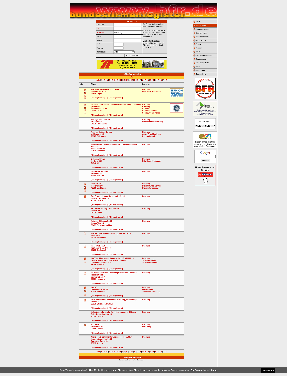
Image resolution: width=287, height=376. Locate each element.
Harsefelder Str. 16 (99, 109)
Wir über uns (201, 40)
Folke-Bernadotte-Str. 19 (101, 314)
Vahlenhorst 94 (97, 134)
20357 (93, 279)
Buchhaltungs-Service (151, 186)
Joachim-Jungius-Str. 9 (101, 262)
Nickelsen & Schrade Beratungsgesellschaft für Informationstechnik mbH (111, 338)
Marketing (146, 327)
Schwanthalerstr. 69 (99, 289)
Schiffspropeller (149, 260)
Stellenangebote (202, 63)
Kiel (98, 163)
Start (198, 22)
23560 (93, 200)
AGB (198, 66)
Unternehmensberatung (152, 122)
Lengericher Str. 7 (98, 91)
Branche (100, 33)
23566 (93, 316)
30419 (93, 151)
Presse (198, 44)
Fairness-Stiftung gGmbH (102, 221)
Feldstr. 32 (95, 211)
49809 (93, 94)
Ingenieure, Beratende (151, 91)
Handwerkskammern (204, 55)
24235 (93, 213)
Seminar (145, 109)
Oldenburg (101, 136)
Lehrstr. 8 (95, 302)
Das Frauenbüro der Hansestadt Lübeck (108, 196)
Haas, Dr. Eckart (98, 246)
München (100, 291)
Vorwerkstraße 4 (98, 277)
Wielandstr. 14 (97, 327)
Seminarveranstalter (151, 113)
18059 (93, 265)
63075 (93, 304)
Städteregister (201, 33)
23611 (93, 343)
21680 (93, 111)
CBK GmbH (96, 184)
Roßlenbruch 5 (97, 186)
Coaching (146, 107)
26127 (93, 136)
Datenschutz (201, 74)
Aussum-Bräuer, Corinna (101, 132)
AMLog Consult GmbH (100, 120)
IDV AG (94, 287)
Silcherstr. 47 (96, 173)
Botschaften (201, 59)
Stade (99, 111)
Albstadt (100, 176)
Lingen (99, 94)
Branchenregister (203, 29)
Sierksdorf (101, 238)
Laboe (99, 213)
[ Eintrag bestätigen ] (99, 98)
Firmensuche (201, 25)
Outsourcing (147, 289)
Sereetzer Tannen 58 (100, 341)
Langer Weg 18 (97, 223)
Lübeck (100, 200)
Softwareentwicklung (151, 291)
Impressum (200, 70)
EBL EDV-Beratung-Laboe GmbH (105, 209)
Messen (199, 48)
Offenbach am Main (105, 304)
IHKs (198, 51)
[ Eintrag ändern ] (116, 98)
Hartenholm (102, 124)
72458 (93, 176)
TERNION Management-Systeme (105, 89)
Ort (98, 29)
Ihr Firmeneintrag (203, 37)
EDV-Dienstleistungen (151, 161)
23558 (93, 329)
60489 (93, 225)
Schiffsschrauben (149, 262)
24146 (93, 163)
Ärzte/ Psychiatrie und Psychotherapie (151, 135)
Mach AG (95, 325)
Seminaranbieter (149, 111)
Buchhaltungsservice (151, 188)
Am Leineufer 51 (98, 149)
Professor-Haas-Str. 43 (101, 248)
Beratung (146, 89)
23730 (93, 238)
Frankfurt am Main (104, 225)
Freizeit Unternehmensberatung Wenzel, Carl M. (111, 233)
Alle (98, 80)
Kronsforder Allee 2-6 (100, 198)
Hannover (101, 151)
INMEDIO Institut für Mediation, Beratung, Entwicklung (113, 300)
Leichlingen (101, 188)
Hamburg (101, 279)
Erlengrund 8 (96, 122)
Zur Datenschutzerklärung (204, 370)
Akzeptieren (268, 370)
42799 (93, 188)
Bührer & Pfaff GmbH (100, 171)
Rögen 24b (95, 236)
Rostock (100, 265)
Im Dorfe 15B (96, 161)
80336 (93, 291)
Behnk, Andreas (98, 159)
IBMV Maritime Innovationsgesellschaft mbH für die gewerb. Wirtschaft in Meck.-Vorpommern (113, 259)
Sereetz (100, 343)
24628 (93, 124)
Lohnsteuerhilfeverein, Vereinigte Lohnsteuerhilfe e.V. (113, 312)
